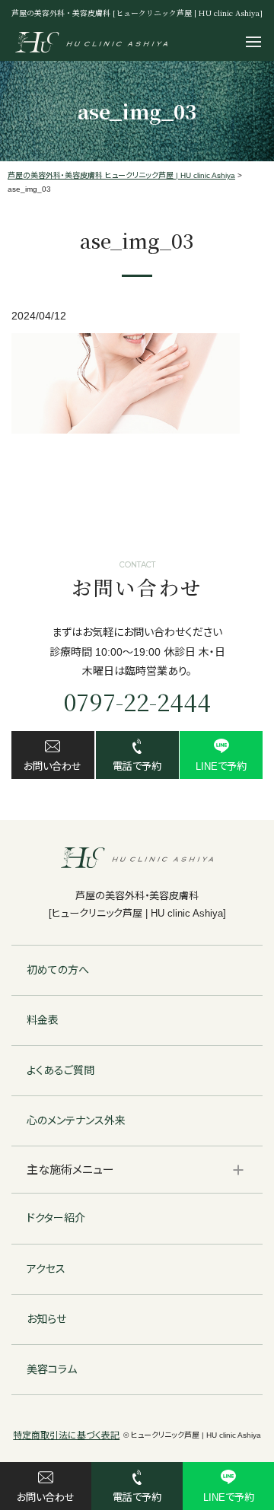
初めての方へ (58, 970)
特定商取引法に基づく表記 (66, 1435)
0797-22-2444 (137, 701)
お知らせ (46, 1319)
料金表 (43, 1020)
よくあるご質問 (60, 1070)
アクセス (46, 1269)
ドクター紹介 (56, 1218)
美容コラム (52, 1369)
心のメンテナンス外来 (76, 1120)
